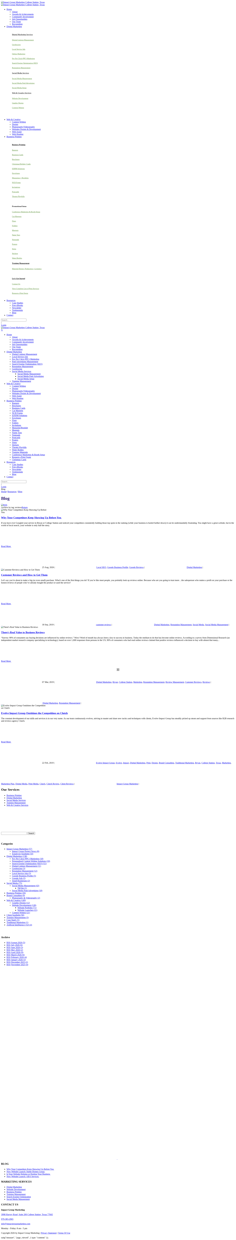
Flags (14, 221)
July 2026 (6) (17, 945)
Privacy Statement (49, 1233)
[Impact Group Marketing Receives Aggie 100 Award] (111, 1158)
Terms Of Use (64, 1233)
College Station (125, 682)
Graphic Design (17, 103)
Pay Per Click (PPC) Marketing (23, 58)
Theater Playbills (18, 196)
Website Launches (27, 910)
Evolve (119, 763)
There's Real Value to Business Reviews (23, 632)
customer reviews (103, 624)
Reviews (206, 682)
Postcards (15, 192)
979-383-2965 (7, 1219)
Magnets (15, 230)
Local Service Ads (18, 49)
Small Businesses (21, 881)
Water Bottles (17, 258)
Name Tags (16, 235)
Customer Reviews (193, 682)
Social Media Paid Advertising (23, 83)
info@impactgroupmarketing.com (15, 1224)
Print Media (33, 784)
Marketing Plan (7, 784)
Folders (14, 226)
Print (148, 763)
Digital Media (21, 784)
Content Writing (18, 108)
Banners (15, 150)
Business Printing (14, 795)
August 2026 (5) (18, 942)
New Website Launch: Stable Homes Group (26, 1171)
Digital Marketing (194, 567)
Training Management (16, 803)
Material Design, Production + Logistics (27, 269)
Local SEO (101, 567)
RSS (9, 942)
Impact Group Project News (25, 851)
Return (25, 507)
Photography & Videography (26, 898)
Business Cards (17, 155)
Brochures (16, 159)
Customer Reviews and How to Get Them (24, 575)
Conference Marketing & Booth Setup (26, 212)
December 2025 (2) (19, 962)
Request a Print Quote (20, 293)
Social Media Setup (19, 88)
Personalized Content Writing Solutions (31, 861)
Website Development (20, 98)
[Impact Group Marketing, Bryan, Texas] (106, 1101)
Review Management (175, 682)
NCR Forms (16, 182)
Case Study (13, 920)
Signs (14, 249)
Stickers (15, 253)
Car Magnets (16, 216)
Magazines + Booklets (20, 178)
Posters (14, 244)
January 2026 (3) (18, 960)
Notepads (15, 240)
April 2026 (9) (17, 952)
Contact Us (16, 284)
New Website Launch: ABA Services (23, 1176)
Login (3, 325)
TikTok (22, 888)
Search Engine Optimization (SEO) (25, 63)
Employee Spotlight (22, 854)
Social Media (198, 624)
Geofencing (16, 45)
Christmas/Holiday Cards (21, 164)
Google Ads (18, 878)
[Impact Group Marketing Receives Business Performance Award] (126, 1158)
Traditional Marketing (184, 763)
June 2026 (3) (17, 947)
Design (155, 763)
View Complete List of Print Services (25, 289)
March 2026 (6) (18, 955)
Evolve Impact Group (105, 763)
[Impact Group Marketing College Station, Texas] (23, 2)
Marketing (137, 682)
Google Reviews (136, 567)
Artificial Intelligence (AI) (19, 925)
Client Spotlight (15, 915)
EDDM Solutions (18, 169)
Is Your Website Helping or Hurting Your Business (29, 1174)
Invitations (16, 187)
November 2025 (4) (19, 964)
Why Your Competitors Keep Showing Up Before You (31, 517)
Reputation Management (21, 68)
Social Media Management (22, 78)
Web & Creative (16, 900)
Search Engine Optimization (19, 1197)
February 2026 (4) (19, 957)
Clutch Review (52, 784)
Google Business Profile (117, 567)
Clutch (42, 784)
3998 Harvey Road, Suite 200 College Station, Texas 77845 (27, 1214)
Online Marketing (18, 54)
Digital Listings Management (23, 40)
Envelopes (16, 173)
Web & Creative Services (17, 805)
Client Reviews (67, 784)
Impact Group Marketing (127, 784)
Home (3, 491)
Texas (218, 763)
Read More (6, 546)
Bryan (115, 682)
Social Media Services (16, 800)
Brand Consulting (166, 763)
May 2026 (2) (17, 950)
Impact (126, 763)
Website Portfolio (26, 908)
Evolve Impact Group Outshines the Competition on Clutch (34, 713)
